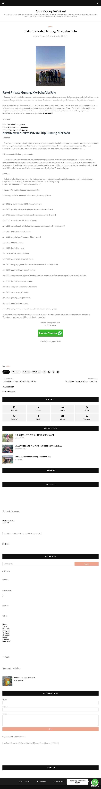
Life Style (6, 629)
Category (6, 631)
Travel (4, 627)
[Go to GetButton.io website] (95, 786)
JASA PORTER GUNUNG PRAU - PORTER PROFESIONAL (38, 446)
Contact (5, 639)
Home (4, 624)
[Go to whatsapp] (95, 782)
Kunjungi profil (18, 680)
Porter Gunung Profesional (50, 11)
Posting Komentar (8, 391)
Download (6, 641)
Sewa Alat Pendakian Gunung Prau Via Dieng (33, 456)
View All (5, 522)
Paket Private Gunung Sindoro (15, 130)
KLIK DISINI (48, 114)
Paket (8, 366)
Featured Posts (8, 520)
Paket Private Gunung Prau (13, 125)
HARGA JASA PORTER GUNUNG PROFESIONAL (34, 435)
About (4, 637)
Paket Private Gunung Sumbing (15, 127)
